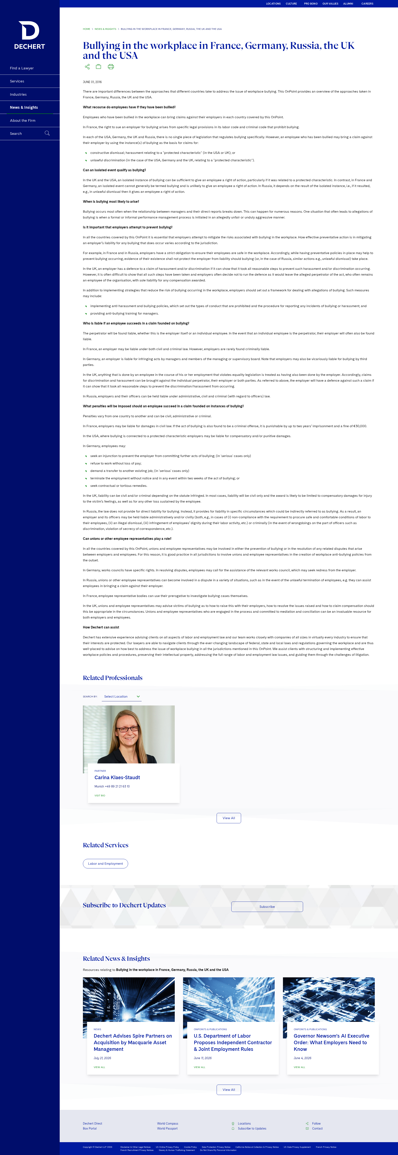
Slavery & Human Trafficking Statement (177, 1150)
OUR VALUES (330, 3)
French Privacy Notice (326, 1147)
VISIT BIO (100, 795)
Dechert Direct (92, 1123)
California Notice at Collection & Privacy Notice (257, 1147)
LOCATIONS (273, 3)
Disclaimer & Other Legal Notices (135, 1147)
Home (86, 29)
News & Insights (105, 29)
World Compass (167, 1123)
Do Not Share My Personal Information (218, 1150)
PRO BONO (311, 3)
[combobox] (122, 696)
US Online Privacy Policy (167, 1147)
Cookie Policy (190, 1147)
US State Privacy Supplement (297, 1147)
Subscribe (267, 907)
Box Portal (90, 1128)
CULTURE (291, 3)
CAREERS (367, 3)
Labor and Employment (105, 864)
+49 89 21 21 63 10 (117, 786)
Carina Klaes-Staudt (117, 777)
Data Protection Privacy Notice (216, 1147)
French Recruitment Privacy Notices (137, 1150)
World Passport (167, 1128)
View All (229, 818)
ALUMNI (348, 3)
